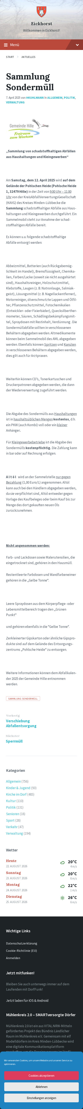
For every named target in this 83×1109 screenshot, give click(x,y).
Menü (14, 44)
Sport (10, 820)
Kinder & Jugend (18, 788)
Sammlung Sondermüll (23, 698)
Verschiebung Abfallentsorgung (21, 723)
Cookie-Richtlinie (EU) (21, 951)
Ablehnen (42, 1087)
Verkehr (12, 827)
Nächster (13, 736)
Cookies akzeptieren (41, 1076)
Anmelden (13, 958)
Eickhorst (41, 23)
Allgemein (54, 98)
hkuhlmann (35, 98)
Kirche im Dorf (16, 794)
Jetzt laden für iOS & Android (27, 1000)
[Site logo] (41, 16)
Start (10, 57)
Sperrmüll (14, 741)
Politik (69, 98)
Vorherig (13, 715)
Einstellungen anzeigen (41, 1098)
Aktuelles (29, 57)
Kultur (11, 801)
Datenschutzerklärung (21, 943)
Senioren (12, 814)
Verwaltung (15, 102)
